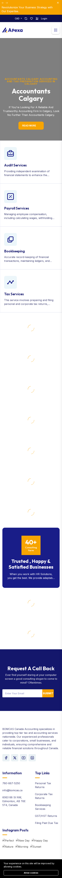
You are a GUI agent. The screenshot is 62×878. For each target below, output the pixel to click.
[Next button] (3, 3)
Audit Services (15, 165)
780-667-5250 (11, 783)
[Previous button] (6, 3)
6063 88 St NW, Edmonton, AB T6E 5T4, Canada (14, 801)
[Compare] (26, 18)
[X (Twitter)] (14, 757)
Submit (48, 693)
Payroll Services (16, 208)
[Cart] (37, 18)
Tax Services (14, 294)
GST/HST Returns (46, 816)
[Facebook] (6, 757)
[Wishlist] (31, 18)
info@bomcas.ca (12, 790)
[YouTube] (23, 757)
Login (44, 18)
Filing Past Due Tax (46, 823)
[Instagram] (32, 757)
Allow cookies (31, 872)
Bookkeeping (14, 251)
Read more (29, 125)
